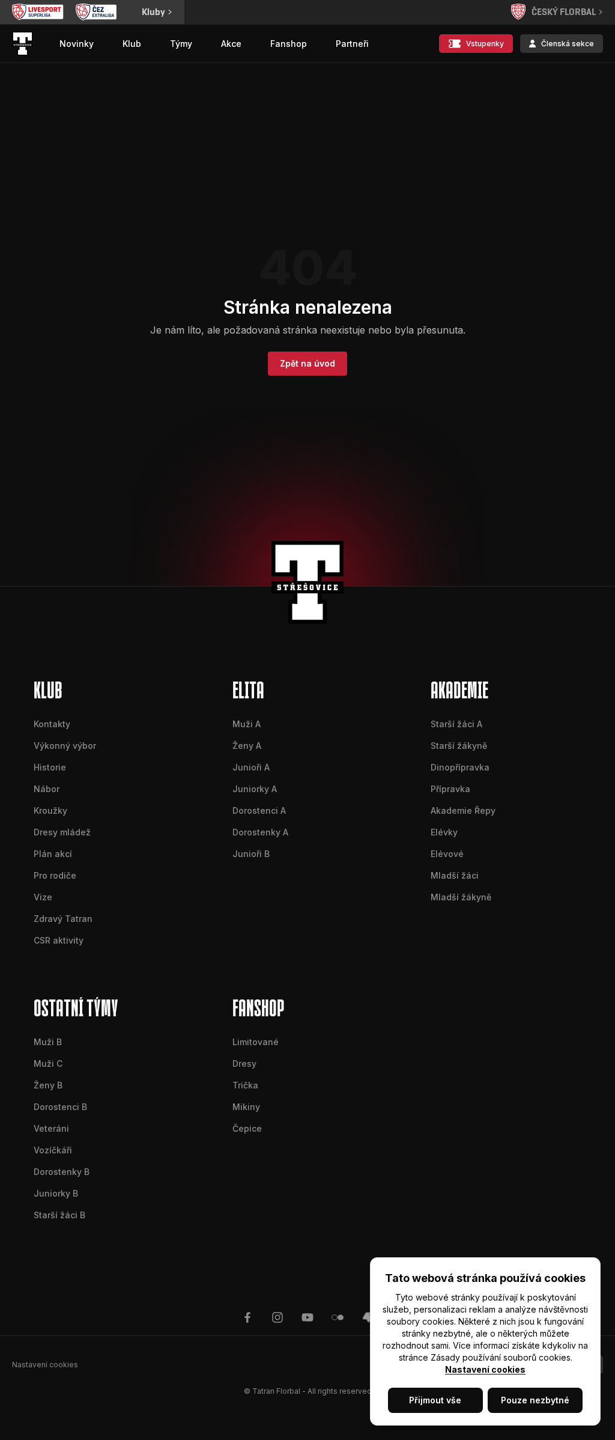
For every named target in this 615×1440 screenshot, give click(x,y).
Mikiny (246, 1107)
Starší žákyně (459, 745)
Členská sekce (567, 43)
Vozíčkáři (53, 1150)
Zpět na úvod (307, 363)
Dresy (244, 1063)
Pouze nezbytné (535, 1400)
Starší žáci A (456, 724)
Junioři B (251, 854)
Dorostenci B (60, 1107)
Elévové (447, 854)
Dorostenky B (61, 1172)
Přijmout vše (435, 1400)
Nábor (46, 789)
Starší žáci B (59, 1215)
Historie (50, 767)
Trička (245, 1085)
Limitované (255, 1042)
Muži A (246, 724)
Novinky (76, 43)
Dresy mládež (62, 832)
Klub (132, 43)
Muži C (48, 1063)
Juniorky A (254, 789)
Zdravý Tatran (63, 919)
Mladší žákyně (461, 897)
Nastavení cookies (485, 1369)
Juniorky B (56, 1193)
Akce (231, 43)
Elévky (444, 832)
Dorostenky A (260, 832)
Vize (43, 897)
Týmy (181, 43)
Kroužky (50, 810)
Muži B (48, 1042)
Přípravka (450, 789)
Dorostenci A (259, 810)
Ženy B (48, 1085)
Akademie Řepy (463, 810)
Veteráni (51, 1128)
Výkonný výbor (65, 745)
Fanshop (288, 43)
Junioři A (251, 767)
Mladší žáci (455, 875)
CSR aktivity (58, 940)
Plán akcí (53, 854)
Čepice (247, 1128)
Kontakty (52, 724)
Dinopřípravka (460, 767)
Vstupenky (485, 43)
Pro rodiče (55, 875)
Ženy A (246, 745)
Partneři (352, 43)
